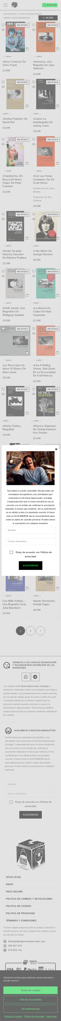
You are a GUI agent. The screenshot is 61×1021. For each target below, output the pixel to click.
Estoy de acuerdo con (33, 554)
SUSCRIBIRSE (30, 565)
